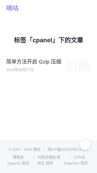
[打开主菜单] (85, 8)
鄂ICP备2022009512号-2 (68, 149)
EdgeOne (71, 163)
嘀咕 (12, 8)
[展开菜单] (85, 144)
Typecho (14, 163)
